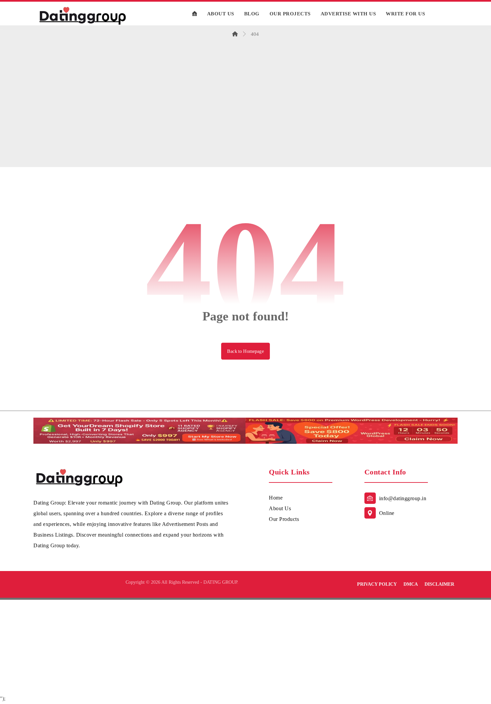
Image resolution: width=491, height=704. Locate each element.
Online (386, 513)
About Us (280, 508)
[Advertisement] (245, 116)
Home (276, 498)
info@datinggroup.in (403, 498)
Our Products (284, 519)
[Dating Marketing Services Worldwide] (83, 15)
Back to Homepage (245, 351)
